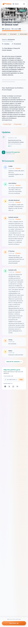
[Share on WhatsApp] (13, 386)
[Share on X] (9, 386)
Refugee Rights (17, 124)
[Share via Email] (17, 386)
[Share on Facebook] (5, 386)
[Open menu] (24, 4)
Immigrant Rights (7, 124)
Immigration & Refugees (8, 10)
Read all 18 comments (14, 361)
